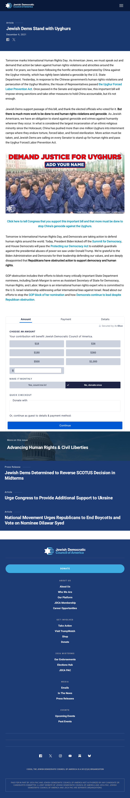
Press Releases (65, 699)
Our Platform (65, 597)
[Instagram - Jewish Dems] (60, 756)
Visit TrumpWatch (65, 631)
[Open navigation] (121, 5)
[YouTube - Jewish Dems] (70, 756)
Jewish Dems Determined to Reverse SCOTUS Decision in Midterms (60, 476)
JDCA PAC (65, 670)
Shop (65, 636)
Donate (65, 642)
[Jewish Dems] (65, 551)
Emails (65, 688)
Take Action (65, 626)
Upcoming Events (65, 716)
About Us (65, 587)
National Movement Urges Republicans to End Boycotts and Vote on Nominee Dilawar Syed (62, 520)
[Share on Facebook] (7, 40)
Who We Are (65, 592)
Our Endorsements (65, 659)
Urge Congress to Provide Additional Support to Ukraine (59, 498)
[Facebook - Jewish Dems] (40, 756)
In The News (65, 693)
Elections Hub (65, 665)
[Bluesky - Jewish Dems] (89, 756)
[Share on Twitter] (14, 40)
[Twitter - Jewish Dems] (50, 756)
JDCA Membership (65, 603)
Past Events (65, 721)
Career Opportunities (65, 608)
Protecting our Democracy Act (69, 246)
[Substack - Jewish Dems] (79, 756)
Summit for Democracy (106, 241)
